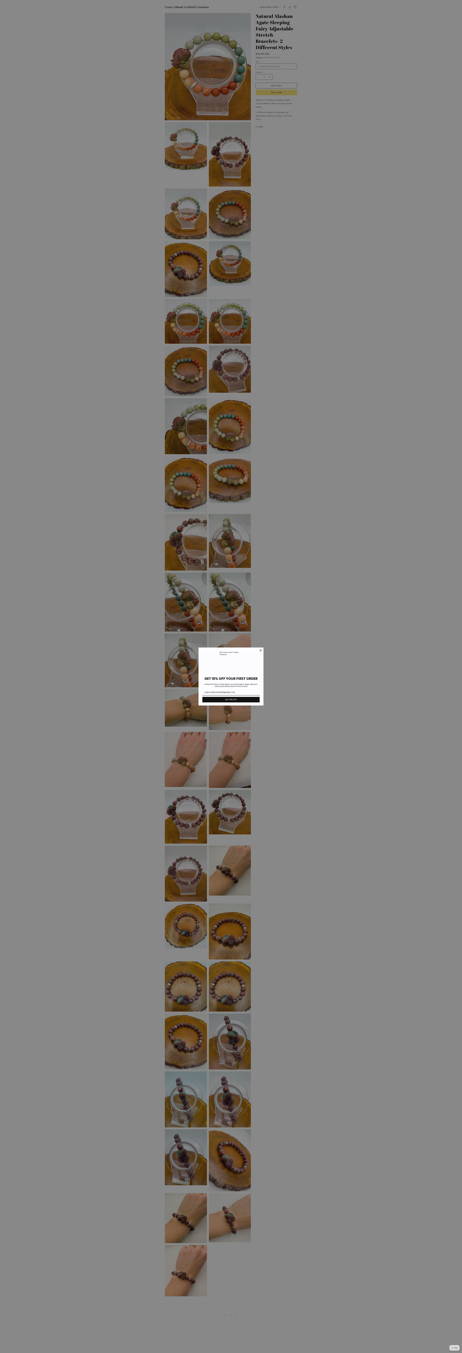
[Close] (260, 650)
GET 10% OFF (231, 699)
